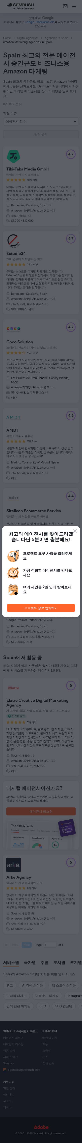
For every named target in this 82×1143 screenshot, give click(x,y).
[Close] (75, 531)
